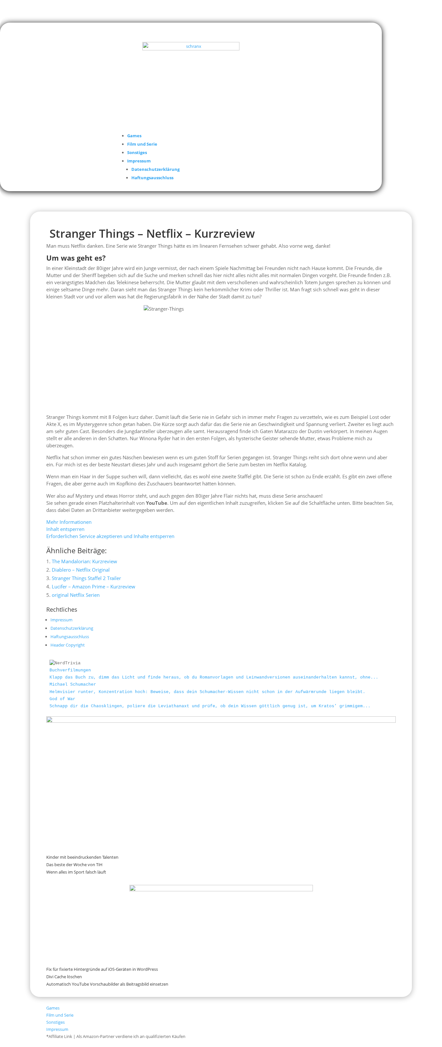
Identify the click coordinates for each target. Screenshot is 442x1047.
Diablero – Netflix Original (81, 569)
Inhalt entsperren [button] (65, 529)
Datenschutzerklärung (155, 169)
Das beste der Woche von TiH (74, 864)
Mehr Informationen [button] (69, 522)
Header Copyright (67, 645)
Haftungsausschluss (152, 178)
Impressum (139, 161)
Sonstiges (137, 152)
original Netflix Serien (76, 595)
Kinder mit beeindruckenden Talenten (82, 857)
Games (134, 136)
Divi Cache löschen (64, 977)
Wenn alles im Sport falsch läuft (76, 872)
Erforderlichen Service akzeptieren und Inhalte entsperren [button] (110, 536)
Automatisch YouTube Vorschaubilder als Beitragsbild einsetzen (107, 984)
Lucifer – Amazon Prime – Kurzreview (93, 586)
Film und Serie (142, 144)
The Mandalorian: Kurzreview (84, 561)
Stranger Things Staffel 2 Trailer (86, 578)
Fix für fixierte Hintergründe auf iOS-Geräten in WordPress (102, 969)
